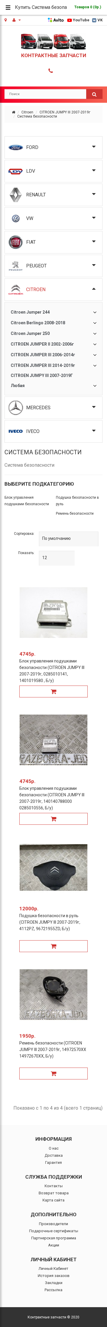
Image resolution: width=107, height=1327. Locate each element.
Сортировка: (24, 534)
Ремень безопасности (75, 513)
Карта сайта (53, 1200)
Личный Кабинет (53, 1268)
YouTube (81, 20)
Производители (53, 1224)
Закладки (53, 1283)
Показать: (26, 553)
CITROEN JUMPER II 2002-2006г (42, 344)
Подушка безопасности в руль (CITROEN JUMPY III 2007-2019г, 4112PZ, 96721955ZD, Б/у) (49, 922)
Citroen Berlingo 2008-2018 (38, 322)
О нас (54, 1148)
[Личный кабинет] (16, 20)
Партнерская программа (53, 1238)
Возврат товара (54, 1193)
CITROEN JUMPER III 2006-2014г (43, 354)
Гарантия (53, 1162)
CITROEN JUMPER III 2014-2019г (43, 365)
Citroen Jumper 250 (30, 333)
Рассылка (53, 1290)
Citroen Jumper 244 (30, 312)
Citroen (27, 112)
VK (100, 20)
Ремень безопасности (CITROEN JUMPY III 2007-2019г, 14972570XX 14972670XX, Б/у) (52, 1049)
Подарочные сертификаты (53, 1231)
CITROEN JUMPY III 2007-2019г (65, 112)
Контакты (54, 1186)
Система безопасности (37, 116)
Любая (18, 385)
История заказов (54, 1275)
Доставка (54, 1155)
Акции (53, 1245)
